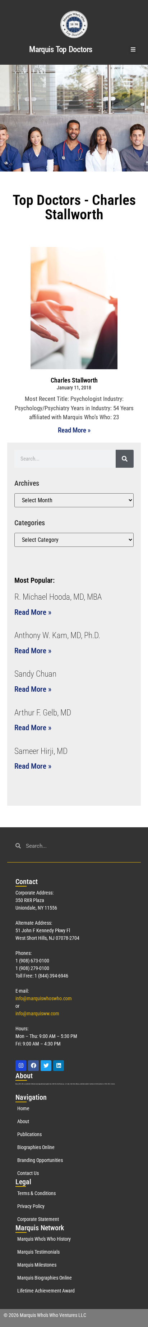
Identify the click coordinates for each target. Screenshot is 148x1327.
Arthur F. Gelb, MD (42, 713)
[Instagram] (20, 1065)
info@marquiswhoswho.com (43, 998)
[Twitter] (46, 1065)
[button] (133, 49)
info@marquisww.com (37, 1013)
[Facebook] (33, 1065)
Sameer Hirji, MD (41, 751)
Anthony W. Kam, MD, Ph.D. (57, 635)
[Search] (125, 459)
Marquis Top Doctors (60, 49)
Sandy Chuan (35, 674)
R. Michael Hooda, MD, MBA (58, 597)
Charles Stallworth (74, 380)
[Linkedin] (58, 1065)
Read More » (74, 430)
